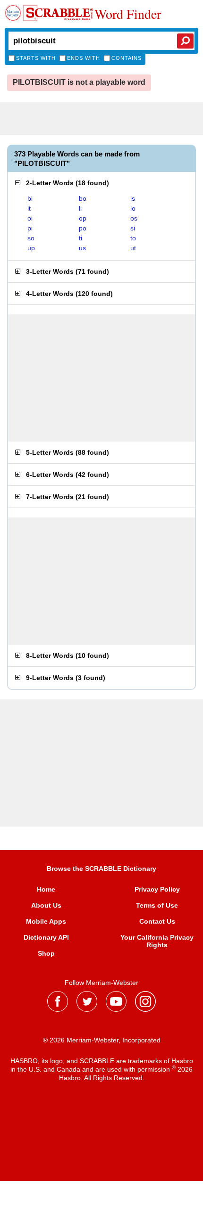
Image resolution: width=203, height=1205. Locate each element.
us (82, 248)
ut (133, 248)
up (31, 248)
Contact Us (157, 921)
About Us (46, 905)
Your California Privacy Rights (157, 941)
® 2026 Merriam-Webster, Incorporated (102, 1040)
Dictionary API (46, 937)
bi (30, 198)
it (29, 208)
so (30, 238)
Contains (126, 58)
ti (80, 238)
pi (30, 228)
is (132, 198)
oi (30, 218)
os (133, 218)
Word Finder (127, 13)
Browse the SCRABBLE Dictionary (101, 868)
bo (82, 198)
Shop (46, 953)
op (82, 218)
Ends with (83, 58)
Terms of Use (157, 905)
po (82, 228)
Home (46, 889)
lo (132, 208)
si (132, 228)
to (133, 238)
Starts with (36, 58)
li (80, 208)
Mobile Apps (46, 921)
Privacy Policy (157, 889)
